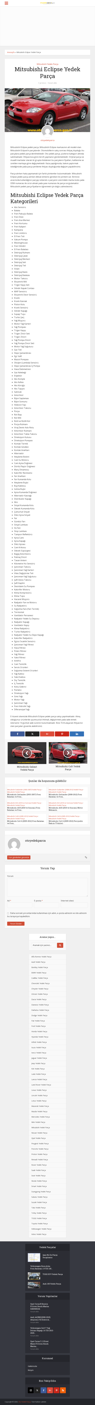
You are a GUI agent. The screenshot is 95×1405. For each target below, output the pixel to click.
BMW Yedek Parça (38, 972)
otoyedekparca (47, 140)
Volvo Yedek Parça (38, 1234)
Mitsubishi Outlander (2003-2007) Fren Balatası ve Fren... (24, 795)
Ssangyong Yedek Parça (41, 1191)
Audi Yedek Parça (38, 962)
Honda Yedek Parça (39, 1031)
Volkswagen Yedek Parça (41, 1229)
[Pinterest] (56, 1390)
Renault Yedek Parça (39, 1159)
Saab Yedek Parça (38, 1170)
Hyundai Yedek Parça (39, 1037)
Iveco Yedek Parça (38, 1053)
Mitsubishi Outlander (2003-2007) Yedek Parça (24, 789)
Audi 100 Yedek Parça (52, 1284)
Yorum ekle (52, 83)
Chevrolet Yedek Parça (40, 983)
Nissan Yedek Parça (39, 1133)
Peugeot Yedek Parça (40, 1143)
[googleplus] (50, 1390)
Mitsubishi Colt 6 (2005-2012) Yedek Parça (22, 816)
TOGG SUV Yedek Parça (53, 1274)
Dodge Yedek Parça (39, 1015)
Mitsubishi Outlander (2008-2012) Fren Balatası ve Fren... (65, 795)
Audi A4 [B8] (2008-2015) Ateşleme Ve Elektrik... (40, 1318)
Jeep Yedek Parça (38, 1063)
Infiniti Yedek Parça (39, 1042)
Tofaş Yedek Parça (39, 1213)
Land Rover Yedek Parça (41, 1085)
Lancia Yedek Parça (39, 1079)
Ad (9, 900)
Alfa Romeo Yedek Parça (41, 956)
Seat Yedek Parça (38, 1175)
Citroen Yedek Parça (39, 994)
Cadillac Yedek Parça (39, 978)
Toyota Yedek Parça (39, 1223)
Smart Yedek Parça (39, 1186)
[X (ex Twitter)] (37, 1390)
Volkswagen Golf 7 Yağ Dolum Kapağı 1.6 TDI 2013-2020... (42, 1330)
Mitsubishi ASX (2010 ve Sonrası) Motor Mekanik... (66, 809)
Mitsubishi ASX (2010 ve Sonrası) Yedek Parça (24, 803)
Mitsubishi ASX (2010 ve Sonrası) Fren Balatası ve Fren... (23, 809)
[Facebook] (44, 1390)
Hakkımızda (32, 1366)
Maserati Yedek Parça (40, 1106)
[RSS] (63, 1390)
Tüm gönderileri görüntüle (18, 857)
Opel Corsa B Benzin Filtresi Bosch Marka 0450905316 (39, 1306)
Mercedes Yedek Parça (40, 1117)
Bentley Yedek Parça (39, 967)
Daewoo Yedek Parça (40, 1005)
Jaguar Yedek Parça (39, 1058)
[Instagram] (31, 1390)
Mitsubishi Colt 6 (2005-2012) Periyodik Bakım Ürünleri (66, 822)
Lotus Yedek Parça (38, 1101)
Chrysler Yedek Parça (39, 989)
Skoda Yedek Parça (39, 1181)
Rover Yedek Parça (39, 1165)
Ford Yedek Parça (38, 1026)
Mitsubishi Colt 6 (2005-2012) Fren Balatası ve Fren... (25, 822)
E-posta (38, 900)
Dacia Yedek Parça (38, 999)
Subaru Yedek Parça (39, 1197)
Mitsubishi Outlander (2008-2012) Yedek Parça (66, 789)
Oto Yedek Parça (24, 1402)
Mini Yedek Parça (38, 1122)
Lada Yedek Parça (38, 1074)
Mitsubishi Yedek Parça (47, 64)
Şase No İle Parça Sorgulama (50, 1256)
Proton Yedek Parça (39, 1154)
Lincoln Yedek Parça (39, 1095)
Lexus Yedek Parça (39, 1090)
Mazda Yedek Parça (39, 1111)
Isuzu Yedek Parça (38, 1047)
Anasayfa (11, 52)
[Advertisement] (50, 26)
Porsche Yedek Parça (39, 1149)
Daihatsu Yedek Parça (40, 1010)
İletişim (31, 1370)
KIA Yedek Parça (38, 1069)
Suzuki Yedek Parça (39, 1202)
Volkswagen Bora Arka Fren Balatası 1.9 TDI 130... (41, 1267)
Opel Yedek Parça (38, 1138)
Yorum (10, 876)
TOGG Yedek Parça (39, 1218)
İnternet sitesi (67, 900)
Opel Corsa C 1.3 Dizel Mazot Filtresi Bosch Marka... (39, 1343)
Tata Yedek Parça (38, 1207)
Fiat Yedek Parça (38, 1021)
